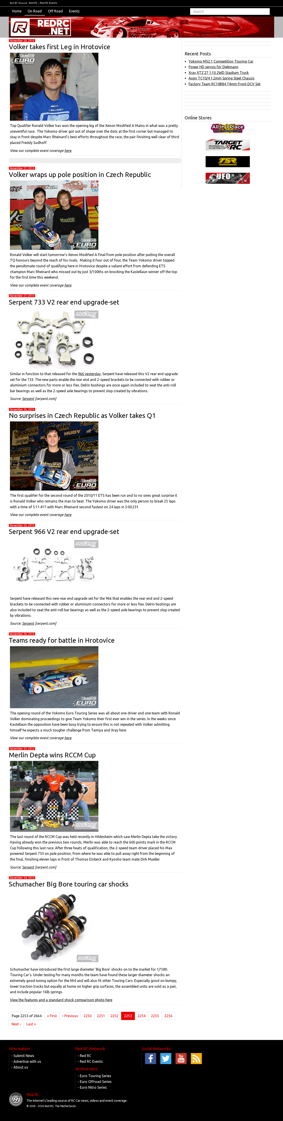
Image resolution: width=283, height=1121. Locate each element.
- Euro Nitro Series (92, 1087)
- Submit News (22, 1056)
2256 (168, 1016)
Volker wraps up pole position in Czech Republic (80, 174)
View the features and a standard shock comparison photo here (61, 1000)
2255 (155, 1016)
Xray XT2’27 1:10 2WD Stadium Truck (219, 73)
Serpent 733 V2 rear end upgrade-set (64, 302)
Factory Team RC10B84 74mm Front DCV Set (224, 84)
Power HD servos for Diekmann (213, 67)
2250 (88, 1016)
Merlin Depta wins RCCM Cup (52, 755)
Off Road (55, 11)
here (67, 151)
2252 (115, 1016)
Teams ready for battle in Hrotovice (62, 640)
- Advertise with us (26, 1061)
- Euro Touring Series (94, 1076)
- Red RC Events (90, 1061)
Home (16, 11)
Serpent (28, 399)
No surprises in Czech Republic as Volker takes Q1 (82, 415)
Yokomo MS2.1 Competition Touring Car (221, 61)
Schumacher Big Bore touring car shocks (68, 884)
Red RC (33, 3)
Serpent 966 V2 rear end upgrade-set (64, 531)
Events (74, 11)
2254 (141, 1016)
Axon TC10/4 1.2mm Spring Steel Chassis (221, 78)
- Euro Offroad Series (95, 1082)
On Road (35, 11)
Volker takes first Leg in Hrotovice (59, 46)
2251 (101, 1016)
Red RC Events (48, 3)
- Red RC (84, 1056)
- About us (19, 1067)
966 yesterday (89, 374)
